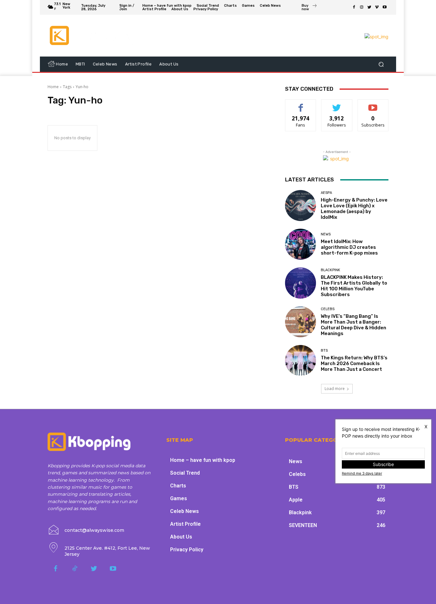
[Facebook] (354, 7)
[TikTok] (75, 569)
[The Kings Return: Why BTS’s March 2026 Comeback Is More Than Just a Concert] (300, 360)
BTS (324, 350)
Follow (336, 104)
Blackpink (330, 270)
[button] (380, 64)
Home (53, 86)
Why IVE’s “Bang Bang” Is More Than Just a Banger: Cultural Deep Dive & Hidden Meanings (353, 324)
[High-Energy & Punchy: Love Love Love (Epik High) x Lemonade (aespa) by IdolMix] (300, 205)
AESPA (326, 193)
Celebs (328, 309)
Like (300, 104)
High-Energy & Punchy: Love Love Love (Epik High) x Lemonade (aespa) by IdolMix (354, 208)
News (326, 234)
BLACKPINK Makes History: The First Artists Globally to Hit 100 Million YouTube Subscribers (354, 285)
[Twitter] (369, 7)
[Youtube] (384, 7)
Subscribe (373, 104)
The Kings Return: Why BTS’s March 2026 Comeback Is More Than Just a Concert (354, 363)
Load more (335, 388)
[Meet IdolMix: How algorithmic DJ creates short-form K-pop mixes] (300, 244)
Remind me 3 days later (362, 473)
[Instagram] (361, 7)
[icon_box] (309, 8)
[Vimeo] (377, 7)
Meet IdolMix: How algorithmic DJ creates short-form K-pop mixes (349, 247)
